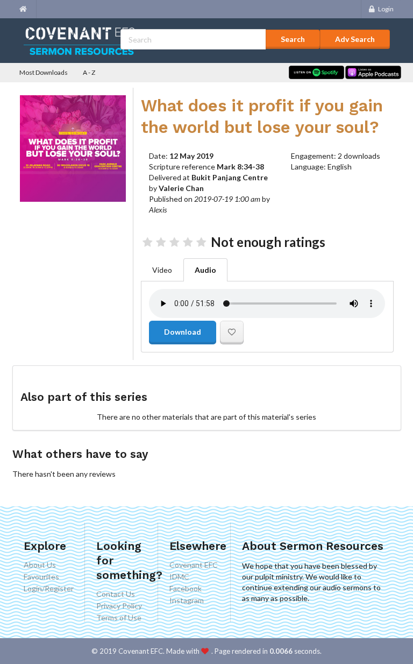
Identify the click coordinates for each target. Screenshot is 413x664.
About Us (40, 565)
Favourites (41, 576)
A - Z (89, 72)
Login (386, 9)
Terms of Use (118, 617)
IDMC (179, 576)
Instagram (186, 600)
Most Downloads (43, 72)
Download (182, 331)
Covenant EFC (193, 565)
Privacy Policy (119, 605)
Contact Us (115, 594)
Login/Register (49, 588)
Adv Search (355, 39)
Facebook (185, 588)
